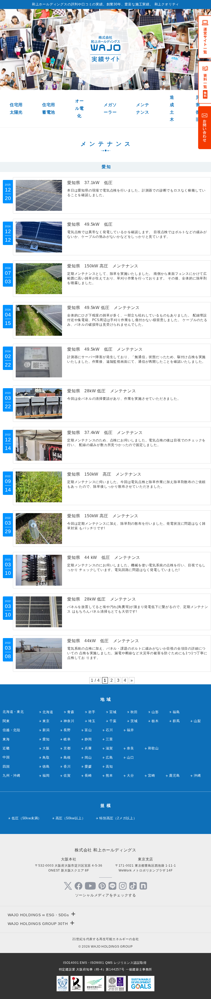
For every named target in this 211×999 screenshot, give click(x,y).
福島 (176, 712)
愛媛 (88, 766)
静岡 (88, 739)
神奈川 (69, 721)
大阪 (46, 748)
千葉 (113, 721)
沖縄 (197, 775)
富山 (88, 730)
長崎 (88, 775)
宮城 (113, 712)
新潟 (46, 730)
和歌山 (153, 748)
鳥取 (46, 757)
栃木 (155, 721)
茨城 (134, 721)
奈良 (130, 748)
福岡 (46, 775)
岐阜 (67, 739)
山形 (155, 712)
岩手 (91, 712)
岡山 (88, 757)
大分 (130, 775)
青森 (70, 712)
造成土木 (172, 108)
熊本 (109, 775)
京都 (67, 748)
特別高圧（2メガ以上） (118, 818)
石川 (109, 730)
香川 (67, 766)
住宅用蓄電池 (48, 108)
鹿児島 (174, 775)
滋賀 (109, 748)
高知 (109, 766)
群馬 (176, 721)
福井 (130, 730)
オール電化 (79, 108)
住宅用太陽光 (16, 108)
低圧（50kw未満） (26, 818)
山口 (130, 757)
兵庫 (88, 748)
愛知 (46, 739)
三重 (109, 739)
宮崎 (151, 775)
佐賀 (67, 775)
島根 (67, 757)
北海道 (47, 712)
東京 (46, 721)
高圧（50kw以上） (70, 818)
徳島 (46, 766)
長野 (67, 730)
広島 (109, 757)
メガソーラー (110, 108)
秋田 (134, 712)
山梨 (197, 721)
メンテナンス (142, 108)
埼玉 (91, 721)
